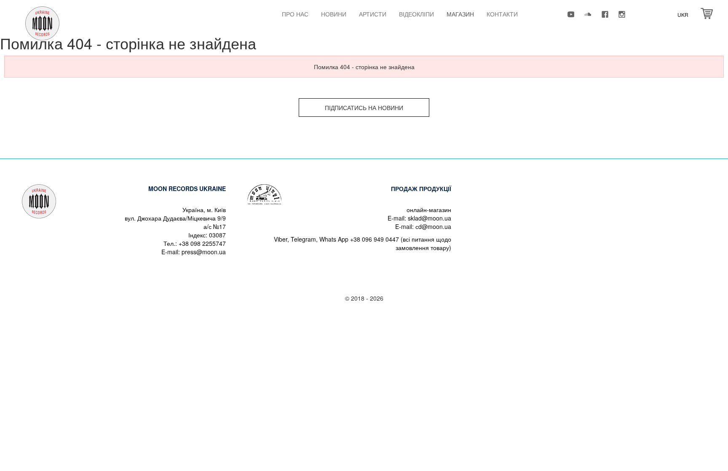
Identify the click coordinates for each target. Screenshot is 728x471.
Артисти (372, 14)
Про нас (295, 14)
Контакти (502, 14)
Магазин (460, 14)
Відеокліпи (416, 14)
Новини (333, 14)
